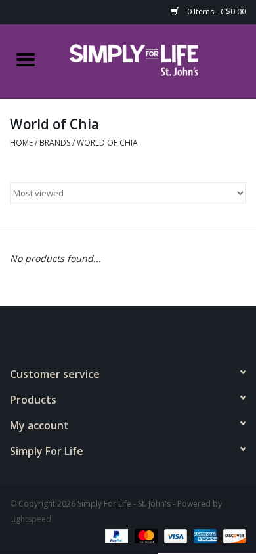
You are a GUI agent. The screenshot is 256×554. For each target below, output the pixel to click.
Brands (54, 142)
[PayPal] (115, 535)
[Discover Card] (232, 535)
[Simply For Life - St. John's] (153, 60)
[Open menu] (25, 59)
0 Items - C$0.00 (215, 11)
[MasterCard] (145, 535)
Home (21, 142)
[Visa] (174, 535)
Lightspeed (30, 518)
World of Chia (107, 142)
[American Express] (204, 535)
